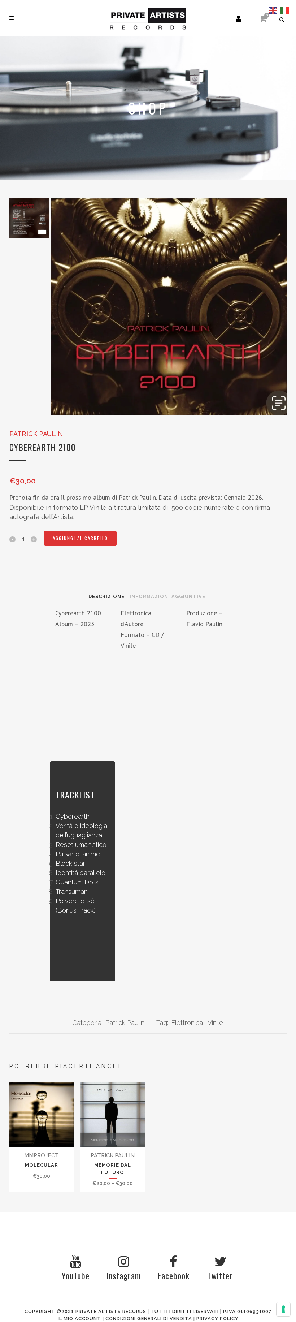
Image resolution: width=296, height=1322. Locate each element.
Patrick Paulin (36, 434)
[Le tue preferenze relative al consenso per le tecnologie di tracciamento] (283, 1309)
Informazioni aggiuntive (167, 596)
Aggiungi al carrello (80, 538)
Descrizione (106, 596)
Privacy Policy (217, 1318)
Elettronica (187, 1022)
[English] (273, 10)
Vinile (215, 1022)
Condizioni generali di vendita (148, 1318)
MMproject (41, 1155)
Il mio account (79, 1318)
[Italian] (285, 10)
